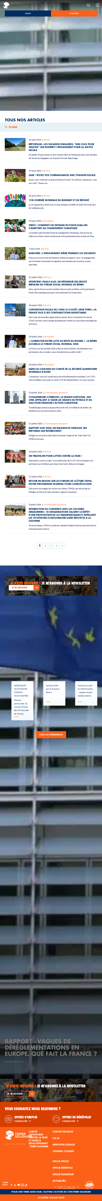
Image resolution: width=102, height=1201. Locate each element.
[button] (24, 587)
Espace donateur (63, 1174)
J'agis (28, 13)
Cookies (69, 1151)
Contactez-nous (63, 1131)
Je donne (74, 13)
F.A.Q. (56, 1138)
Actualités (59, 1180)
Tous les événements (51, 734)
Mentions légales (64, 1144)
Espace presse (61, 1161)
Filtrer (13, 127)
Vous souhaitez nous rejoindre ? (33, 1109)
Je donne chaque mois (51, 1197)
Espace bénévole (63, 1167)
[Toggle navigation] (97, 5)
